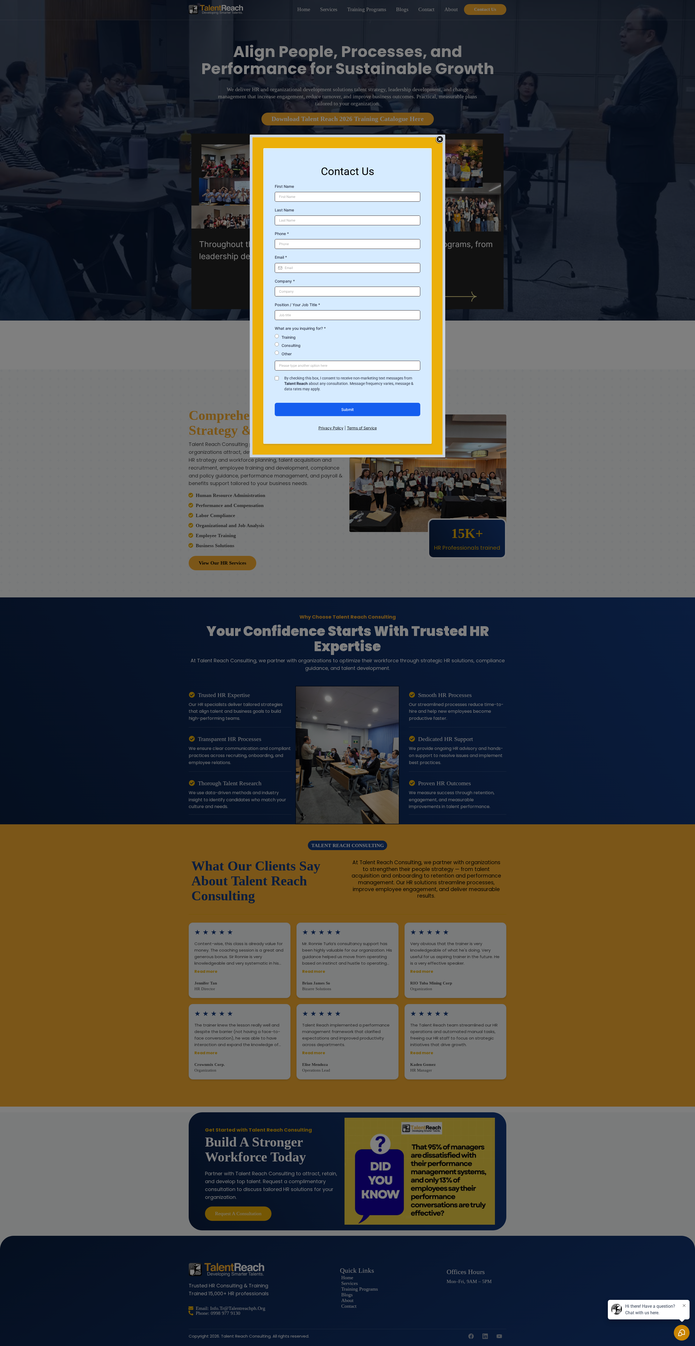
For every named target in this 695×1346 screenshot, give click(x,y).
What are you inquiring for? (300, 328)
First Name (284, 186)
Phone (282, 233)
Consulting (291, 345)
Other (287, 353)
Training (289, 337)
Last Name (284, 210)
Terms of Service (362, 428)
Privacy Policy (330, 428)
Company (285, 281)
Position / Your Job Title (297, 304)
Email (281, 257)
